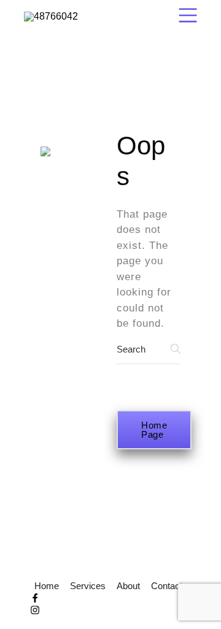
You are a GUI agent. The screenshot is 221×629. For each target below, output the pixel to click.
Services (88, 586)
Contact (166, 586)
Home (46, 586)
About (128, 586)
